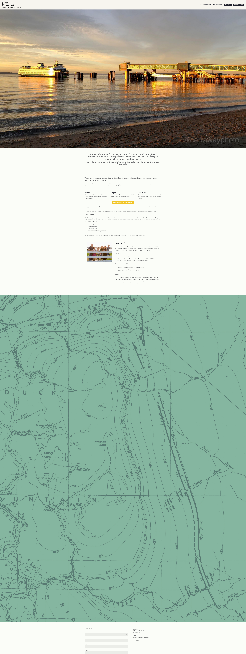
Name (86, 631)
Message (87, 650)
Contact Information (207, 4)
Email (86, 638)
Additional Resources (217, 4)
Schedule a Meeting (238, 4)
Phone (86, 644)
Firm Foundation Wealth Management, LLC (123, 202)
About (200, 4)
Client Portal (227, 4)
